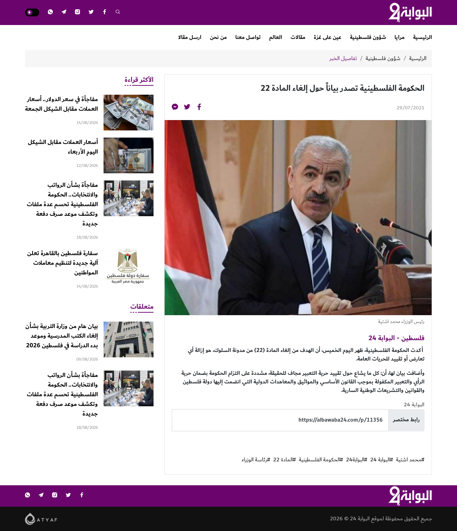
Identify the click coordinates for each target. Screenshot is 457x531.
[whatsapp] (50, 12)
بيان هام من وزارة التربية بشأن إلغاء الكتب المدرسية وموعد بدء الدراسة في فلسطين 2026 (61, 336)
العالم (275, 37)
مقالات (298, 37)
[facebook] (104, 12)
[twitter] (91, 12)
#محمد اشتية (410, 460)
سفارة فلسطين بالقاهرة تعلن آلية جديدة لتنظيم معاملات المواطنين (62, 263)
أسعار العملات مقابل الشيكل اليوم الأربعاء (63, 147)
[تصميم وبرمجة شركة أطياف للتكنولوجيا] (41, 518)
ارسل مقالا (189, 37)
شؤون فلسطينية (368, 37)
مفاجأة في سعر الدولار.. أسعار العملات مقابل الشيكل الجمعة (61, 104)
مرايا (400, 37)
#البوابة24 (356, 460)
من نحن (218, 37)
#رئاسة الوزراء (256, 460)
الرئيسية (422, 37)
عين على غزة (327, 37)
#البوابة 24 (381, 460)
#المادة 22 (284, 460)
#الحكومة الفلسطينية (321, 460)
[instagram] (77, 12)
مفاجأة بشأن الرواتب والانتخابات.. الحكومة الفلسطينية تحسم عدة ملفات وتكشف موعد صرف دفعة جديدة (62, 204)
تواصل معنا (248, 37)
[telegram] (63, 12)
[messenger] (175, 108)
